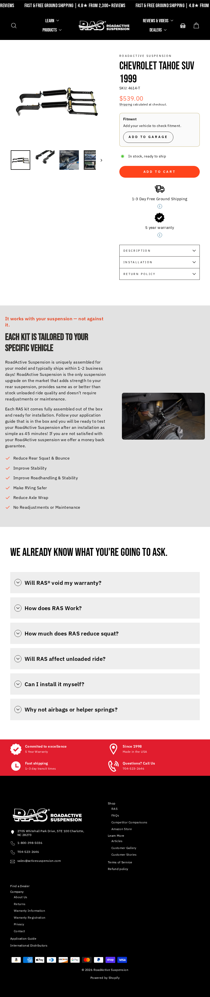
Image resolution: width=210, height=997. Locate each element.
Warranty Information (29, 911)
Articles (117, 841)
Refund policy (118, 869)
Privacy (19, 924)
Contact (19, 931)
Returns (19, 904)
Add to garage (148, 137)
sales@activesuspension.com (39, 861)
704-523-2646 (28, 852)
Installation (138, 262)
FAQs (115, 815)
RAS (114, 809)
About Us (20, 897)
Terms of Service (120, 862)
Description (137, 250)
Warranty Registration (29, 917)
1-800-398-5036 (29, 843)
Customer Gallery (123, 848)
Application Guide (23, 938)
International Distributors (28, 945)
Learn (50, 21)
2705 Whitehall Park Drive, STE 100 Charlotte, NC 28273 (50, 833)
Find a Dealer (20, 886)
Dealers (156, 30)
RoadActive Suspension (145, 56)
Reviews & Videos (156, 21)
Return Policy (139, 274)
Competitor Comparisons (129, 822)
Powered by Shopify (105, 978)
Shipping (125, 104)
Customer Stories (124, 854)
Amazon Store (121, 829)
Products (50, 30)
